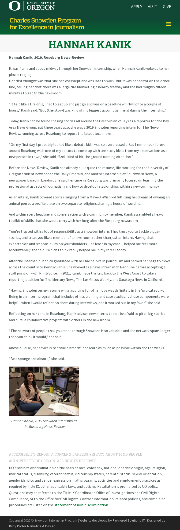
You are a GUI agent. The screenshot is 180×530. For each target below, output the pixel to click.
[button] (168, 24)
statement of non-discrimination (81, 505)
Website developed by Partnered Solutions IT (112, 520)
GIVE (167, 6)
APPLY (136, 6)
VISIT (152, 6)
